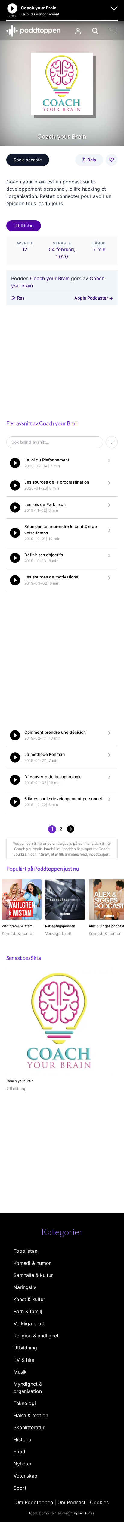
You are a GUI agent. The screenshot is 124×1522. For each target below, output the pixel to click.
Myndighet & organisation (28, 1387)
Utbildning (24, 225)
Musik (20, 1372)
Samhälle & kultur (33, 1275)
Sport (20, 1488)
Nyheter (23, 1464)
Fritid (19, 1452)
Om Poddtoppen (34, 1502)
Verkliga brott (29, 1323)
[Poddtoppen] (33, 31)
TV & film (24, 1360)
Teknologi (25, 1403)
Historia (22, 1439)
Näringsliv (25, 1287)
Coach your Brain (50, 278)
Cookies (99, 1502)
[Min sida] (78, 31)
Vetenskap (25, 1476)
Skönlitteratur (29, 1427)
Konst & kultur (29, 1299)
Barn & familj (28, 1311)
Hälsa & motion (31, 1415)
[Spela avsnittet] (15, 463)
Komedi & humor (32, 1263)
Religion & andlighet (36, 1336)
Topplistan (25, 1251)
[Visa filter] (112, 442)
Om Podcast (71, 1502)
